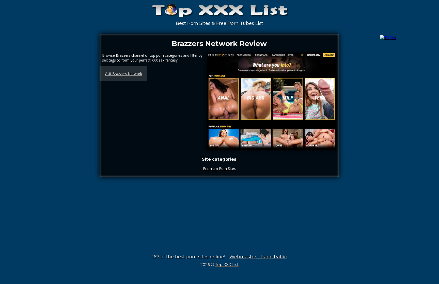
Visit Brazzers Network (123, 73)
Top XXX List (227, 264)
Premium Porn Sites (219, 168)
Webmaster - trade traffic (258, 257)
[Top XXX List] (219, 13)
